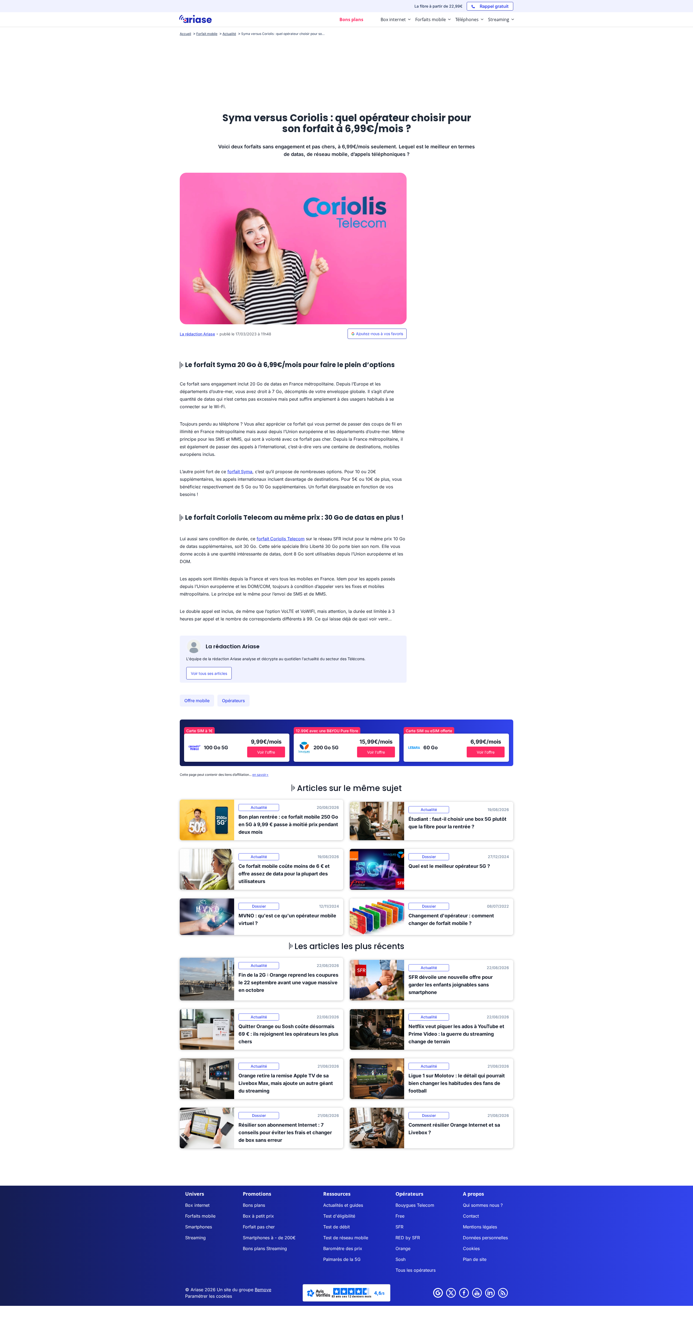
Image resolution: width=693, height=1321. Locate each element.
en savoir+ (260, 775)
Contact (471, 1216)
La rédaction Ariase (197, 334)
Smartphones (198, 1227)
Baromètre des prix (342, 1248)
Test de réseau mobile (345, 1237)
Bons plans (254, 1205)
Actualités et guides (343, 1205)
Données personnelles (485, 1237)
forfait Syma (239, 471)
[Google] (438, 1293)
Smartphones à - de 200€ (269, 1237)
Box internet (197, 1205)
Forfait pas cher (259, 1227)
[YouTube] (477, 1293)
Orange (402, 1248)
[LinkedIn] (490, 1293)
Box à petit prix (258, 1216)
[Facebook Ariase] (464, 1293)
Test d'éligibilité (339, 1216)
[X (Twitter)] (451, 1293)
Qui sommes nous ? (483, 1205)
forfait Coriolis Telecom (281, 538)
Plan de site (474, 1259)
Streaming (195, 1237)
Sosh (400, 1259)
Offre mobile (197, 700)
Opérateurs (233, 700)
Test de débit (336, 1227)
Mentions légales (480, 1227)
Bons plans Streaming (265, 1248)
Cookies (471, 1248)
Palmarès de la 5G (342, 1259)
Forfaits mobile (200, 1216)
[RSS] (503, 1293)
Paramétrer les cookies (208, 1296)
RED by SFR (407, 1237)
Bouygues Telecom (414, 1205)
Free (399, 1216)
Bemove (263, 1289)
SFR (399, 1227)
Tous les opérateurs (415, 1270)
